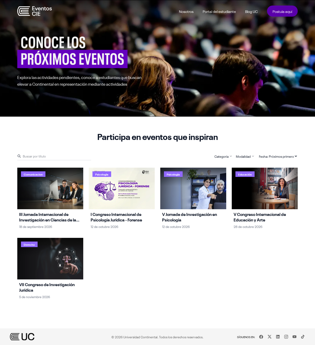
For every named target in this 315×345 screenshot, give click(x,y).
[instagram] (286, 336)
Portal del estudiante (219, 11)
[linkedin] (278, 336)
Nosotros (186, 11)
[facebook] (261, 336)
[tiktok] (302, 336)
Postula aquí (282, 11)
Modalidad (243, 156)
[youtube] (294, 336)
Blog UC (251, 11)
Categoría (221, 156)
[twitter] (269, 336)
